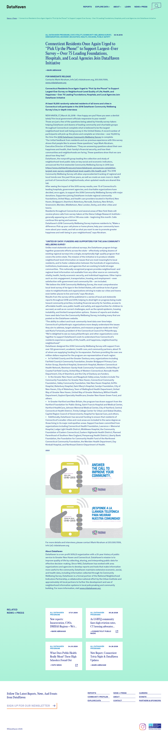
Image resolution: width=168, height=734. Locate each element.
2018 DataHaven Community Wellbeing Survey (79, 137)
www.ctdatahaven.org (56, 82)
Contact (117, 701)
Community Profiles (98, 697)
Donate (143, 697)
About (116, 697)
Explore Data (94, 701)
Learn (128, 7)
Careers (143, 693)
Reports (87, 7)
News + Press (140, 7)
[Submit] (54, 706)
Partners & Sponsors (150, 701)
